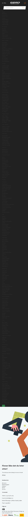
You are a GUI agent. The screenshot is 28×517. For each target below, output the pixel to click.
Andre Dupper (5, 333)
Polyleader (4, 209)
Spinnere (4, 158)
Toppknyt (4, 56)
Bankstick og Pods (6, 53)
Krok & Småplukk (5, 296)
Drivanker (4, 373)
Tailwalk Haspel (5, 100)
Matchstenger (5, 55)
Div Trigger (4, 122)
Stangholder (4, 362)
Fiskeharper (4, 84)
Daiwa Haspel (5, 94)
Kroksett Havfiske (6, 75)
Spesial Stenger (5, 129)
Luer (3, 281)
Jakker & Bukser (5, 275)
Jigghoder (4, 337)
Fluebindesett (5, 266)
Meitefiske (4, 13)
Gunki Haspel (4, 105)
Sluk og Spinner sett (6, 166)
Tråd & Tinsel (5, 263)
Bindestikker (4, 239)
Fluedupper (4, 327)
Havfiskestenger (5, 65)
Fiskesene (4, 147)
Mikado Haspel (5, 108)
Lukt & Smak (4, 36)
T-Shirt (3, 283)
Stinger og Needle (6, 52)
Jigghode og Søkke (6, 83)
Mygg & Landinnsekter (7, 221)
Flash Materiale (5, 260)
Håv (3, 356)
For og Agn (4, 26)
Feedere (4, 18)
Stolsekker (4, 397)
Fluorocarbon (5, 152)
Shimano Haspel (5, 103)
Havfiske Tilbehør (6, 86)
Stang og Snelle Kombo (7, 131)
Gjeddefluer (4, 235)
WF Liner (4, 192)
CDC (3, 250)
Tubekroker (4, 230)
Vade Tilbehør (5, 291)
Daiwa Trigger (5, 116)
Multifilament (5, 149)
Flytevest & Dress (6, 285)
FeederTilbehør (5, 19)
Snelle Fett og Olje (6, 145)
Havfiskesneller (5, 67)
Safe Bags (4, 390)
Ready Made (4, 42)
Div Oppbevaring (5, 402)
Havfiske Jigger (5, 81)
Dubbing (4, 254)
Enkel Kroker (4, 301)
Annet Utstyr (5, 344)
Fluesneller (4, 190)
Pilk (2, 70)
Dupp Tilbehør (5, 330)
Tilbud (3, 12)
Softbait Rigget (5, 172)
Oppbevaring (5, 381)
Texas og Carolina (6, 348)
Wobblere (4, 163)
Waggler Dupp (5, 325)
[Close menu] (3, 406)
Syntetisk (4, 261)
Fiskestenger (5, 90)
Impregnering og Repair (7, 294)
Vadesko (4, 274)
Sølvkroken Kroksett (6, 73)
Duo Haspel (4, 102)
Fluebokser (4, 199)
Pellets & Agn (5, 35)
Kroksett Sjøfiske (6, 76)
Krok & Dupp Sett (6, 331)
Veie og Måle (4, 374)
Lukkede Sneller (5, 142)
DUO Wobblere (5, 165)
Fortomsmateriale (6, 206)
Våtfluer (4, 216)
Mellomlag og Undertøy (7, 286)
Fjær (3, 255)
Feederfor (4, 30)
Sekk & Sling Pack (5, 385)
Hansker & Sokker (6, 289)
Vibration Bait (5, 160)
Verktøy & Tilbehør (6, 353)
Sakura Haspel (5, 110)
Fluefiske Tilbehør (6, 212)
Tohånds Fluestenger (6, 187)
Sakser (3, 244)
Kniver (3, 371)
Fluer (3, 214)
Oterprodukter (5, 368)
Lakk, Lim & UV (5, 264)
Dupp (3, 320)
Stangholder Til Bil (6, 363)
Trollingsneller (5, 140)
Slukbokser (4, 391)
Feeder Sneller (5, 22)
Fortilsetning (5, 32)
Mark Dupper (5, 322)
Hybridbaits (4, 168)
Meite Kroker (5, 44)
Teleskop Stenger (6, 126)
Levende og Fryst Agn (6, 38)
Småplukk (4, 351)
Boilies (3, 33)
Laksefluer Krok (5, 233)
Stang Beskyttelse (6, 388)
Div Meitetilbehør (6, 50)
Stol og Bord (5, 59)
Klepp (3, 359)
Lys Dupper (4, 328)
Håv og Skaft (5, 58)
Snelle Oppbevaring (6, 387)
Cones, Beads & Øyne (6, 252)
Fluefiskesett (5, 184)
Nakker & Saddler (5, 258)
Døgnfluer (4, 218)
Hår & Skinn (4, 257)
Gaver (3, 379)
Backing (3, 195)
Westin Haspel (5, 97)
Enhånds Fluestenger (6, 185)
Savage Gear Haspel (6, 106)
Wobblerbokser (5, 394)
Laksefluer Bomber (6, 232)
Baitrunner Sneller (6, 143)
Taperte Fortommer (6, 207)
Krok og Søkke (5, 298)
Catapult (4, 47)
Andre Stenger (5, 124)
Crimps (3, 342)
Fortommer (4, 340)
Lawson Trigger (5, 117)
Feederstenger (5, 21)
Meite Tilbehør (5, 40)
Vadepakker (4, 270)
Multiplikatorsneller (6, 137)
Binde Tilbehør (5, 241)
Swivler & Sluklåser (6, 311)
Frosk (3, 169)
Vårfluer (4, 219)
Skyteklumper (5, 193)
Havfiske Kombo (5, 69)
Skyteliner (4, 196)
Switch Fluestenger (6, 188)
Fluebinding (4, 237)
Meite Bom (4, 45)
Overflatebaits (5, 161)
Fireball (3, 72)
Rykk (3, 80)
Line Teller (4, 87)
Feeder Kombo (5, 24)
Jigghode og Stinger (6, 335)
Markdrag (4, 177)
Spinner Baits (5, 171)
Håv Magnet (4, 357)
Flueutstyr (4, 181)
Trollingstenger (5, 128)
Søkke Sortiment (5, 308)
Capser (3, 280)
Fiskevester (4, 277)
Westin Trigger (5, 119)
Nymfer (3, 223)
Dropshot (4, 346)
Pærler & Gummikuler (6, 350)
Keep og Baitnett (6, 61)
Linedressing (4, 201)
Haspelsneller (5, 135)
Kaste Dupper (5, 323)
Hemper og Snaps (6, 316)
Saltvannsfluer (5, 226)
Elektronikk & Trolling (6, 377)
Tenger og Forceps (6, 365)
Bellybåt (3, 210)
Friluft (3, 376)
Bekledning (4, 268)
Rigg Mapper (4, 399)
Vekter (3, 360)
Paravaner (4, 370)
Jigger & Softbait (6, 174)
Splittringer (4, 317)
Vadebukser (4, 272)
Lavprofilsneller (5, 139)
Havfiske (4, 63)
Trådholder (4, 246)
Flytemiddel (4, 202)
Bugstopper (4, 278)
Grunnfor (4, 28)
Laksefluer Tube (5, 229)
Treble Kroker (5, 304)
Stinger (3, 339)
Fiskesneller (4, 133)
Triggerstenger (5, 113)
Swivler (3, 314)
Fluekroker (4, 247)
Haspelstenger (5, 92)
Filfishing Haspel (5, 99)
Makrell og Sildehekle (6, 78)
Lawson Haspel (5, 96)
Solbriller (4, 292)
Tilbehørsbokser (5, 393)
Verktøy (3, 243)
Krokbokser (4, 249)
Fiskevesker (4, 396)
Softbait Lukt (5, 176)
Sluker (3, 157)
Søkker (3, 307)
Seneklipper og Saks (6, 366)
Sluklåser (4, 313)
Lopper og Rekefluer (6, 227)
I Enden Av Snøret (6, 155)
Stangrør (4, 401)
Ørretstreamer (5, 224)
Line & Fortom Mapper (7, 198)
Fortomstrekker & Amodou (8, 204)
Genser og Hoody (6, 288)
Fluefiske (4, 179)
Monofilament (5, 151)
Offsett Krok (5, 305)
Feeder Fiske (4, 16)
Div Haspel (4, 111)
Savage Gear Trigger (6, 120)
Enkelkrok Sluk (5, 302)
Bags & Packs (5, 383)
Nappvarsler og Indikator (7, 48)
